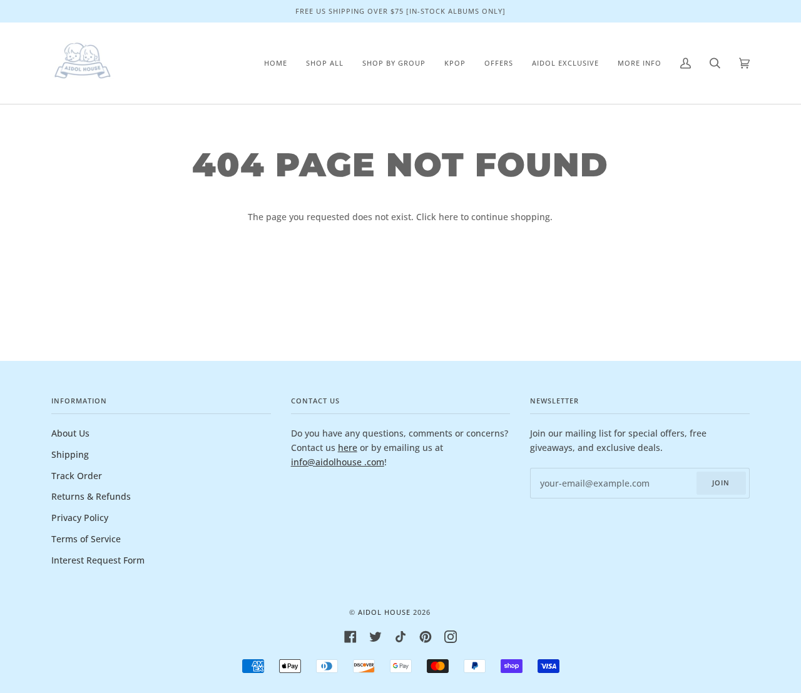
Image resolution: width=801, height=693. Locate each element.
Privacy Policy (79, 518)
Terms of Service (86, 539)
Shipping (70, 454)
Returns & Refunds (91, 496)
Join (721, 482)
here (448, 217)
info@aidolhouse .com (337, 462)
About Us (70, 433)
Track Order (76, 476)
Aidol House (384, 612)
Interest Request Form (98, 560)
